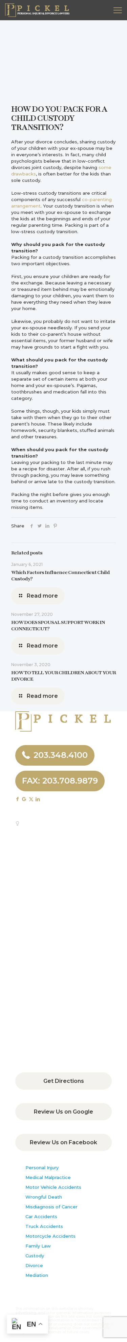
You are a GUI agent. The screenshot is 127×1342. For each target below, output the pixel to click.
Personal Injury (42, 1167)
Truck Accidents (44, 1226)
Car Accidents (41, 1216)
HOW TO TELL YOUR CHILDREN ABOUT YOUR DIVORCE (63, 675)
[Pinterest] (55, 525)
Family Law (38, 1246)
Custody (34, 1255)
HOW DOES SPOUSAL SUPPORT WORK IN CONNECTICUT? (58, 625)
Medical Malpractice (48, 1177)
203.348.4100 (61, 755)
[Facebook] (32, 525)
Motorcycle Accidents (50, 1236)
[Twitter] (39, 525)
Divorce (34, 1265)
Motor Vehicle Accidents (53, 1187)
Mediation (36, 1275)
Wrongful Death (43, 1197)
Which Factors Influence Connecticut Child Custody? (60, 575)
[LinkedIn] (47, 525)
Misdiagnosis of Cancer (51, 1206)
